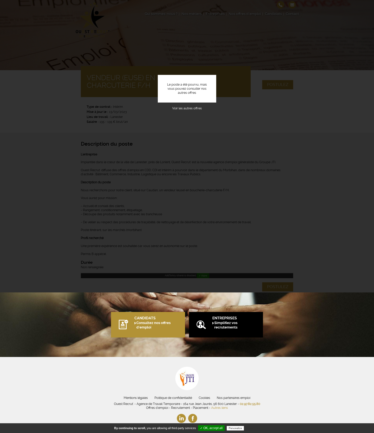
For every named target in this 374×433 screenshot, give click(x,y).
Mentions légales (136, 398)
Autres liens (219, 408)
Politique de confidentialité (173, 398)
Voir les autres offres (187, 108)
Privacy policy (254, 428)
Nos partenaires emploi (233, 398)
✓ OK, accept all (211, 428)
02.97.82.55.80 (250, 404)
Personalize (235, 428)
